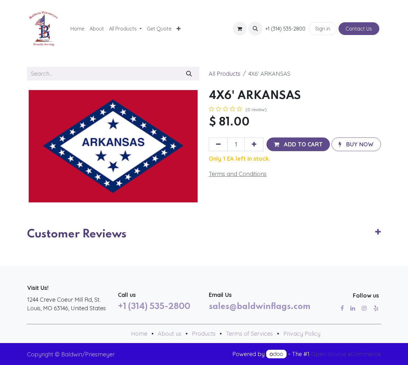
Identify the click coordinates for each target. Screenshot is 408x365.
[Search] (189, 74)
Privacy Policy (301, 333)
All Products (224, 73)
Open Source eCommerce (346, 354)
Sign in (322, 28)
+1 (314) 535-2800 (154, 307)
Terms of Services (249, 333)
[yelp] (376, 308)
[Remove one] (218, 144)
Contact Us (359, 28)
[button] (255, 29)
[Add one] (253, 144)
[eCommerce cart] (240, 29)
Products (203, 333)
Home (139, 333)
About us (169, 333)
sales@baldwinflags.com (259, 307)
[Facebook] (342, 308)
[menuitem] (77, 28)
